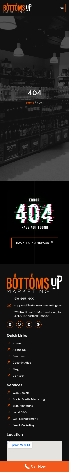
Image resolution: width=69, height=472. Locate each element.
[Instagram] (19, 324)
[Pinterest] (38, 324)
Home (30, 103)
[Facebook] (10, 324)
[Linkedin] (29, 324)
